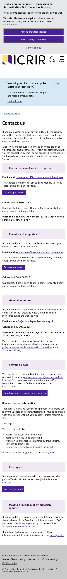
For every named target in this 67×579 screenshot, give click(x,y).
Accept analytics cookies (33, 31)
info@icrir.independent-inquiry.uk (34, 321)
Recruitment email (13, 267)
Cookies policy (9, 563)
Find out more (14, 100)
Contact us (33, 559)
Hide (57, 83)
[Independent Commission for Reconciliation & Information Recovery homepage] (24, 64)
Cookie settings (50, 559)
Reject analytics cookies (33, 39)
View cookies (33, 47)
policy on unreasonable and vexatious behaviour (27, 347)
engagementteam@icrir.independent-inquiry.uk (29, 446)
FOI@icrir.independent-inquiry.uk (19, 526)
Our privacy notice (11, 555)
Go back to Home (12, 113)
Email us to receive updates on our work (25, 393)
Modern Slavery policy (13, 559)
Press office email (13, 489)
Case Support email (14, 192)
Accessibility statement (36, 555)
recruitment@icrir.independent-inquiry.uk (39, 251)
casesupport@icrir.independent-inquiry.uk (39, 177)
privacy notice (49, 452)
